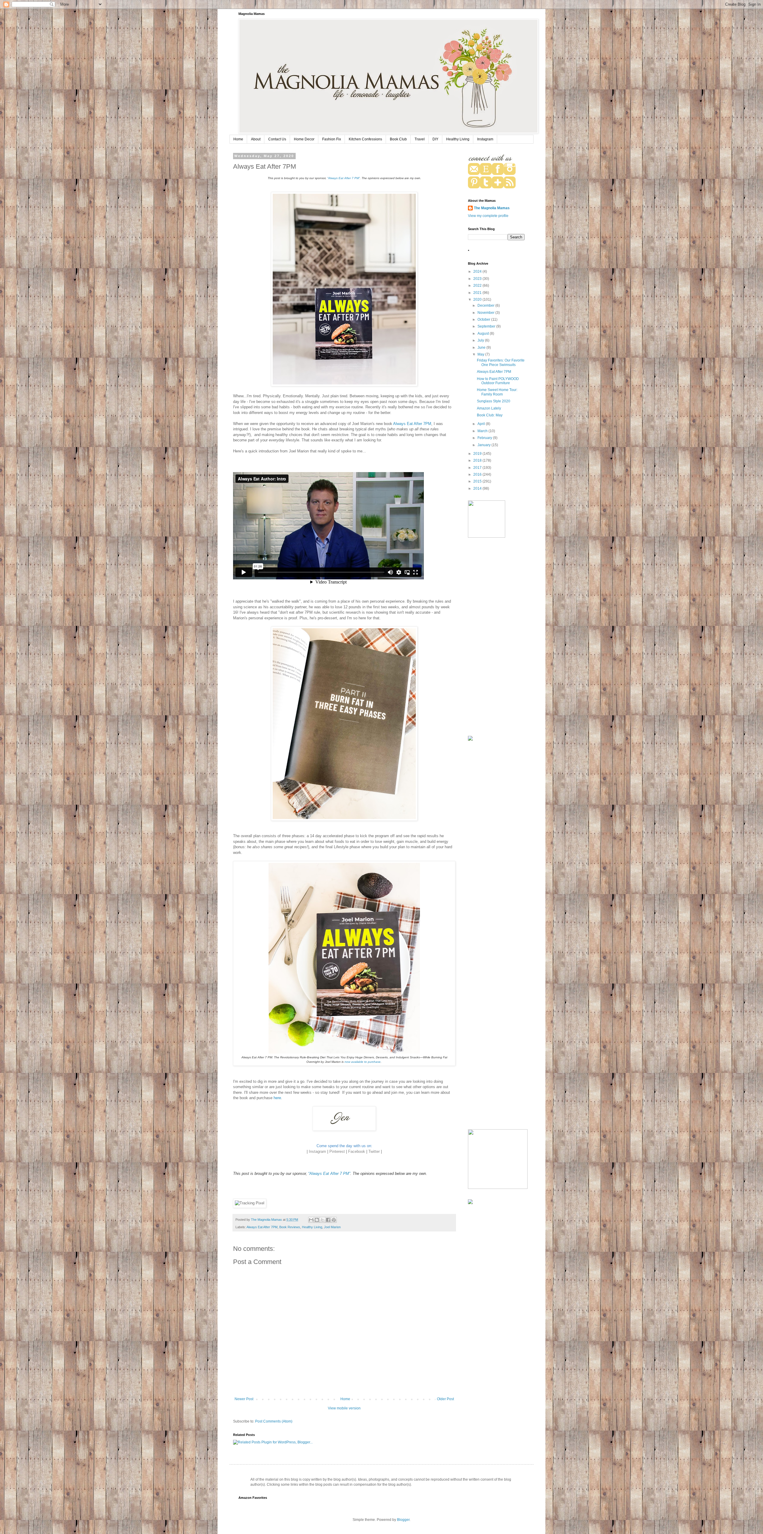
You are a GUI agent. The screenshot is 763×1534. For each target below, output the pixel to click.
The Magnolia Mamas (492, 208)
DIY (435, 139)
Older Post (445, 1399)
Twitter (374, 1151)
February (485, 438)
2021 (478, 293)
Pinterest (337, 1151)
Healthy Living (457, 139)
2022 (478, 285)
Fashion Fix (331, 139)
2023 (478, 279)
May (481, 354)
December (486, 305)
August (483, 333)
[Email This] (311, 1220)
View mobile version (344, 1408)
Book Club (398, 139)
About (255, 139)
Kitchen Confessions (365, 139)
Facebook (356, 1151)
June (481, 347)
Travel (420, 139)
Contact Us (277, 139)
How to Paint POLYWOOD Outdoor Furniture (498, 381)
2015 (478, 481)
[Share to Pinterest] (334, 1220)
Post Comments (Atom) (273, 1421)
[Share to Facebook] (328, 1220)
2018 (478, 460)
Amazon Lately (489, 408)
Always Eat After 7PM (412, 423)
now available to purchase (363, 1061)
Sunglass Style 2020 (493, 401)
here (277, 1098)
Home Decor (304, 139)
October (484, 319)
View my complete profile (488, 216)
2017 (478, 468)
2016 (478, 474)
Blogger (403, 1520)
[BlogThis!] (317, 1220)
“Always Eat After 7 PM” (343, 178)
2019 (478, 454)
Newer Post (244, 1399)
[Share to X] (322, 1220)
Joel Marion (332, 1227)
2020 (478, 299)
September (486, 326)
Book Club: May (490, 415)
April (481, 424)
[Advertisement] (496, 637)
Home (238, 139)
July (481, 340)
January (484, 445)
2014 (478, 488)
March (482, 431)
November (486, 313)
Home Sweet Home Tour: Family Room (497, 392)
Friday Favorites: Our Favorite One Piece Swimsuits (501, 362)
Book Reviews (289, 1227)
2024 (478, 271)
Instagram (485, 139)
